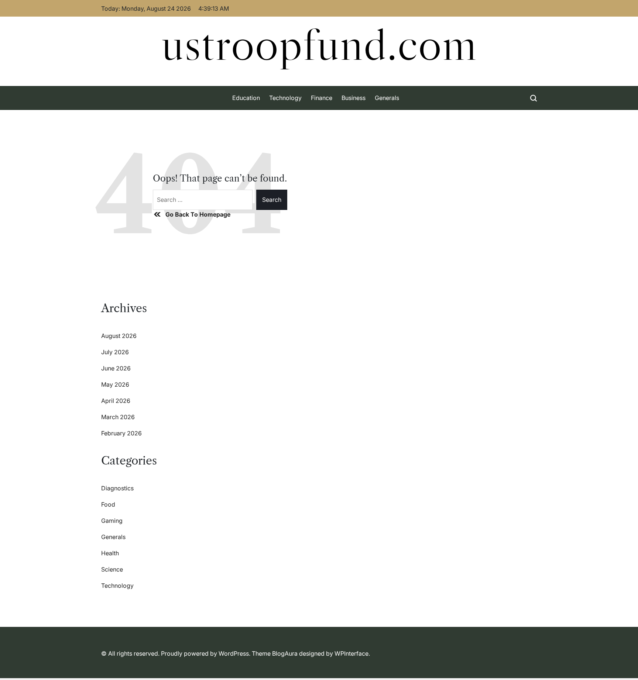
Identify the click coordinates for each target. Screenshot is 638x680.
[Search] (533, 98)
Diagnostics (117, 488)
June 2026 (116, 368)
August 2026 (119, 335)
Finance (321, 97)
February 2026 (121, 433)
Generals (387, 97)
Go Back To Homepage (197, 214)
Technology (285, 97)
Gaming (112, 520)
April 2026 (115, 400)
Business (354, 97)
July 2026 (115, 352)
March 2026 (118, 417)
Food (108, 504)
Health (110, 553)
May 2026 (115, 384)
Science (112, 569)
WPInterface (351, 653)
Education (246, 97)
